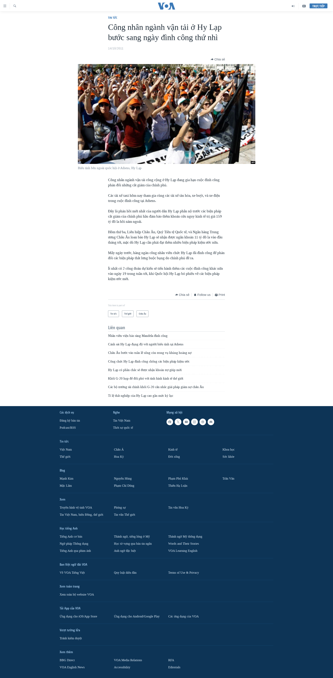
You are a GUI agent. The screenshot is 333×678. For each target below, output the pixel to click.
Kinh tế (173, 450)
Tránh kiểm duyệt (71, 638)
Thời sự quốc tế (123, 428)
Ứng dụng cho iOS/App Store (78, 616)
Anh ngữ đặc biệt (125, 551)
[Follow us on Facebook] (169, 422)
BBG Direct (67, 660)
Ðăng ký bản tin (70, 421)
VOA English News (72, 667)
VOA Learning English (182, 551)
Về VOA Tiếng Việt (72, 573)
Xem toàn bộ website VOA (77, 595)
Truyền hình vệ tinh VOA (76, 508)
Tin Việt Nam (121, 421)
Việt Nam (66, 450)
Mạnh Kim (66, 479)
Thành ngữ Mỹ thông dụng (185, 537)
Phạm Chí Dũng (124, 486)
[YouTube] (304, 6)
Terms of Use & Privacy (183, 573)
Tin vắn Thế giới (124, 515)
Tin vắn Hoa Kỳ (178, 508)
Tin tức (112, 18)
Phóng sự (120, 508)
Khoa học (229, 450)
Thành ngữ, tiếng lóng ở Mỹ (132, 537)
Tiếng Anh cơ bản (71, 537)
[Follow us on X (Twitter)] (178, 422)
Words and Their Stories (183, 544)
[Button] (218, 59)
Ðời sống (174, 457)
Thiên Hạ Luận (177, 486)
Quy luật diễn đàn (125, 573)
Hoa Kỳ (119, 457)
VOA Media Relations (128, 660)
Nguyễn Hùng (123, 479)
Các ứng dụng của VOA (183, 616)
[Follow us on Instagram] (194, 422)
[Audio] (293, 6)
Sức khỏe (228, 457)
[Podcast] (202, 422)
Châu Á (119, 450)
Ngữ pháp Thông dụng (74, 544)
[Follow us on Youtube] (186, 422)
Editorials (174, 667)
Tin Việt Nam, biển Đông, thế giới (81, 515)
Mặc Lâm (66, 486)
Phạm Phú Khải (178, 479)
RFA (171, 660)
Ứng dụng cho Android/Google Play (137, 616)
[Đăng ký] (211, 422)
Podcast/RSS (68, 428)
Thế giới (65, 457)
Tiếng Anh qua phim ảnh (75, 551)
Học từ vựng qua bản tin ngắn (133, 544)
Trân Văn (228, 479)
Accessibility (122, 667)
